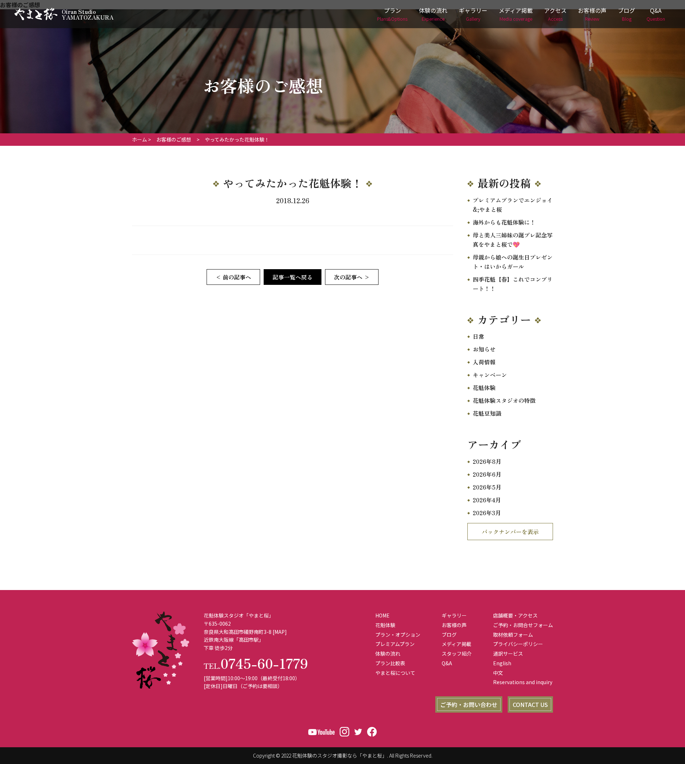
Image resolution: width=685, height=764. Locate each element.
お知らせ (484, 349)
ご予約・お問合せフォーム (523, 625)
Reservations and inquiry (522, 682)
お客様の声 (592, 14)
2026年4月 (487, 500)
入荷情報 (484, 362)
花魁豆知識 (487, 413)
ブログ (626, 14)
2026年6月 (487, 474)
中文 (498, 672)
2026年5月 (487, 487)
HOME (382, 615)
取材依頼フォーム (513, 634)
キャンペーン (490, 374)
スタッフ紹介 (457, 653)
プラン (392, 14)
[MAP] (280, 631)
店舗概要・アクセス (515, 615)
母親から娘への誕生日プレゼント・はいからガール (513, 262)
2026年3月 (487, 512)
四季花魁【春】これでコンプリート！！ (513, 284)
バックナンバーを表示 (510, 531)
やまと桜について (395, 672)
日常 (478, 336)
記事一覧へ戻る (293, 277)
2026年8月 (487, 461)
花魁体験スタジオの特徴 (504, 400)
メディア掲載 (516, 14)
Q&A (655, 14)
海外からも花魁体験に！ (504, 222)
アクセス (555, 14)
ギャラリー (473, 14)
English (502, 663)
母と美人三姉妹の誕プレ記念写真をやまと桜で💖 (513, 239)
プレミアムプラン (395, 643)
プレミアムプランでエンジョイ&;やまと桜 (513, 205)
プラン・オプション (397, 634)
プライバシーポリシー (518, 643)
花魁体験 (484, 387)
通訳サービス (508, 653)
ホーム (139, 139)
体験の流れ (433, 14)
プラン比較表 (390, 663)
